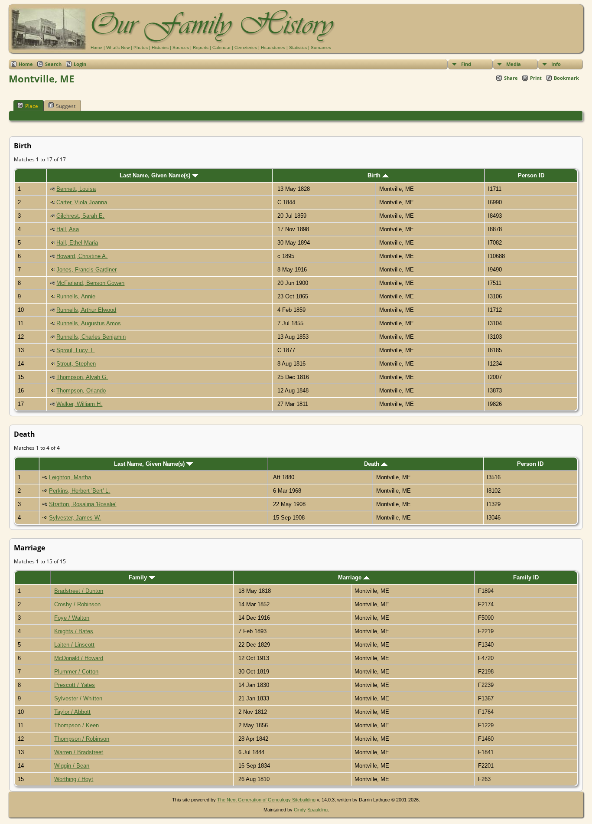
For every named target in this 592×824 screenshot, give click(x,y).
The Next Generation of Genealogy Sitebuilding (266, 799)
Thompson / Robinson (81, 739)
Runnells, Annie (75, 296)
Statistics (298, 47)
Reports (200, 47)
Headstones (273, 47)
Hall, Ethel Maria (77, 242)
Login (80, 64)
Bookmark (566, 78)
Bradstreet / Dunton (78, 591)
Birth (375, 175)
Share (511, 78)
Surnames (321, 47)
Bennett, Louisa (76, 189)
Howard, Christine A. (81, 256)
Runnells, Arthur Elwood (86, 310)
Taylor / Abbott (72, 712)
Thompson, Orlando (81, 390)
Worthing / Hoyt (73, 779)
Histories (160, 47)
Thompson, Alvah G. (82, 377)
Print (536, 78)
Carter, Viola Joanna (81, 202)
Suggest (65, 106)
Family (139, 577)
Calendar (221, 47)
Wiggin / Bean (71, 765)
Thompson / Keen (76, 725)
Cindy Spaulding (311, 809)
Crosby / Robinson (77, 604)
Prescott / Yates (74, 685)
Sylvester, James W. (75, 517)
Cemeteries (245, 47)
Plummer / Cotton (76, 671)
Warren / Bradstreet (78, 752)
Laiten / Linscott (74, 644)
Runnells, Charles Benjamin (91, 337)
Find (466, 64)
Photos (140, 47)
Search (53, 64)
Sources (180, 47)
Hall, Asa (67, 229)
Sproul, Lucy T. (75, 350)
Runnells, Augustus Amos (88, 323)
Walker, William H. (79, 404)
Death (372, 464)
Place (31, 106)
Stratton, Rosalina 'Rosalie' (82, 504)
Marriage (350, 577)
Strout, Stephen (76, 363)
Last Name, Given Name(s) (156, 175)
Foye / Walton (71, 618)
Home (96, 47)
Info (556, 64)
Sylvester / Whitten (78, 698)
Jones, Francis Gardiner (86, 269)
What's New (118, 47)
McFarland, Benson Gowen (90, 283)
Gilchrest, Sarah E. (80, 216)
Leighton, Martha (70, 477)
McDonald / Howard (78, 658)
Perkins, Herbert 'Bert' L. (79, 490)
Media (513, 64)
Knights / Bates (73, 631)
